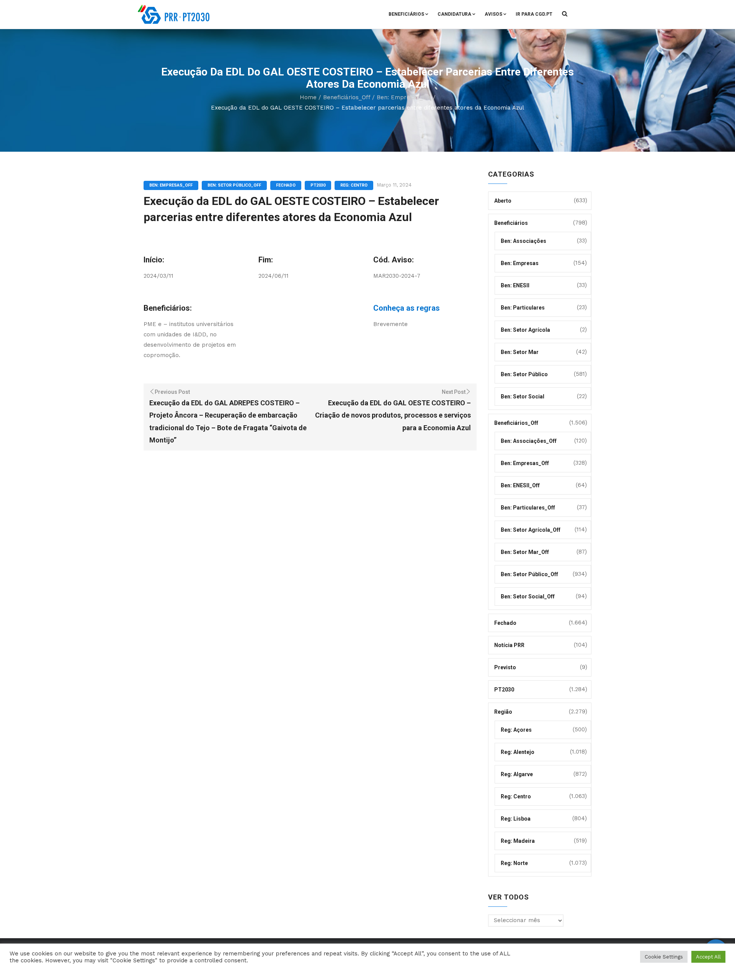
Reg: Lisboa (516, 819)
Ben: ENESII (515, 285)
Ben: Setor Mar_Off (525, 552)
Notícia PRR (509, 645)
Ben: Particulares (523, 308)
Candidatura (454, 14)
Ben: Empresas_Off (404, 97)
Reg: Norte (514, 863)
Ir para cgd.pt (534, 14)
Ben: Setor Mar (520, 352)
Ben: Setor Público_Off (234, 185)
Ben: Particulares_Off (528, 508)
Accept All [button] (708, 957)
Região (503, 712)
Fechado (286, 185)
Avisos (493, 14)
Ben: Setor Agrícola (525, 330)
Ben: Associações (523, 241)
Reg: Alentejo (517, 752)
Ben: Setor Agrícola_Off (530, 530)
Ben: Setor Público (524, 374)
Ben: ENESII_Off (520, 485)
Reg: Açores (516, 730)
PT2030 (317, 185)
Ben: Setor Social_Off (528, 596)
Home (308, 97)
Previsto (505, 667)
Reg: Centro (354, 185)
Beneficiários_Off (346, 97)
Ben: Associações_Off (529, 441)
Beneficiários (406, 14)
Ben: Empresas (520, 263)
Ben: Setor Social (522, 396)
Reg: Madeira (518, 841)
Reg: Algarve (517, 774)
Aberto (502, 201)
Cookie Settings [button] (664, 957)
